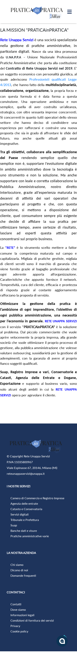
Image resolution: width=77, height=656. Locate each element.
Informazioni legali (22, 615)
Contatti (15, 604)
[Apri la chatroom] (62, 641)
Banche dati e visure (23, 530)
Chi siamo (16, 564)
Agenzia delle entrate (24, 503)
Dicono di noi (19, 570)
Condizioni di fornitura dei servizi (32, 620)
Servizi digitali (19, 514)
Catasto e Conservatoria (26, 509)
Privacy (15, 626)
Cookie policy (19, 631)
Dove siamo (18, 609)
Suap (13, 525)
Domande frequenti (23, 575)
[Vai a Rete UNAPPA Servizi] (37, 11)
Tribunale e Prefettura (24, 520)
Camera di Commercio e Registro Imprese (37, 498)
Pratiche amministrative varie (29, 536)
